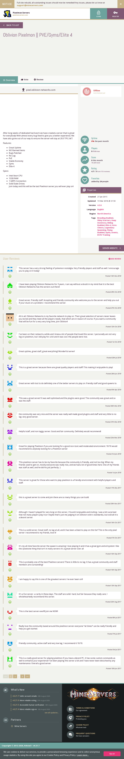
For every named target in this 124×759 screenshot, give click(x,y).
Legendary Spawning (105, 228)
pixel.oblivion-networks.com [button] (40, 89)
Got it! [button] (112, 754)
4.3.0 (99, 205)
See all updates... (52, 712)
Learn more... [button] (83, 755)
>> (27, 676)
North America (104, 213)
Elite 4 (108, 225)
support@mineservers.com (30, 5)
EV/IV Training (103, 235)
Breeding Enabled (105, 218)
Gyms (108, 232)
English (100, 209)
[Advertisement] (47, 56)
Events (115, 232)
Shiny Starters (104, 220)
